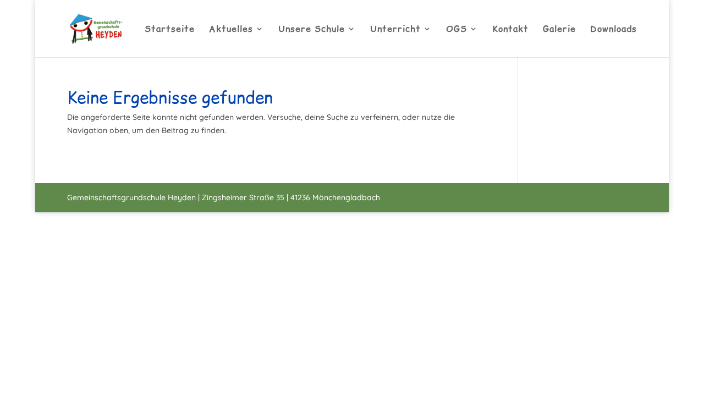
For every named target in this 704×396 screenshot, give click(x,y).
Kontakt (510, 30)
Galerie (559, 30)
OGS (456, 30)
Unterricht (395, 30)
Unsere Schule (311, 30)
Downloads (613, 30)
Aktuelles (231, 30)
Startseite (170, 30)
